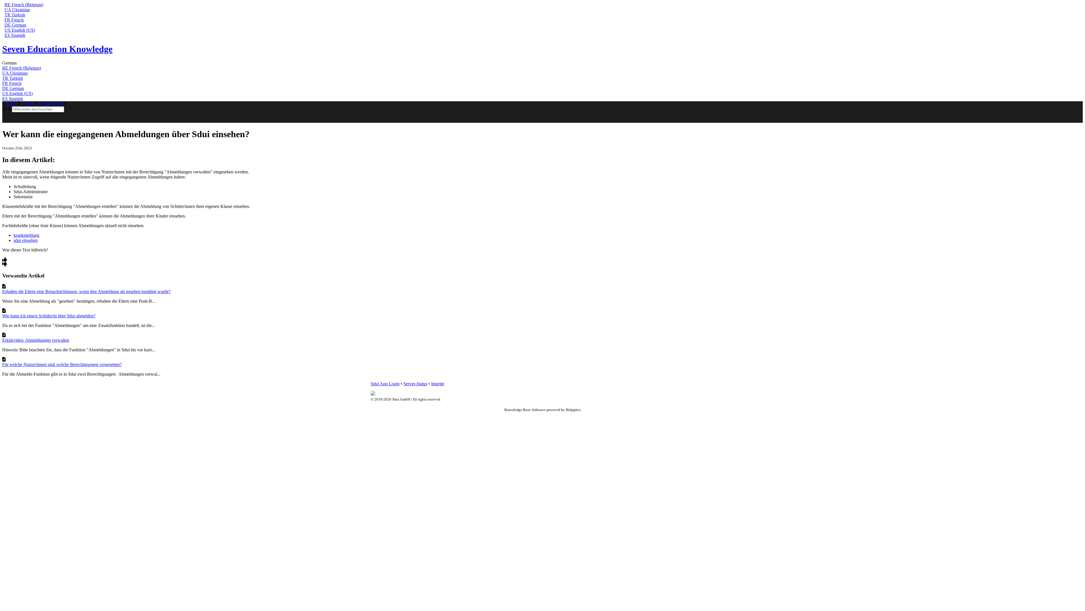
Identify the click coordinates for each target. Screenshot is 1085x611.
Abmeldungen (50, 103)
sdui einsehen (26, 240)
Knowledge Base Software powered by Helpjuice (542, 410)
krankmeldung (26, 235)
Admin (27, 103)
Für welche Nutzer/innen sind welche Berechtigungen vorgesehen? (62, 364)
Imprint (437, 383)
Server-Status (415, 383)
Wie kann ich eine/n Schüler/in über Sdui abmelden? (49, 315)
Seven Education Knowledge (57, 49)
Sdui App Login (385, 383)
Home (11, 103)
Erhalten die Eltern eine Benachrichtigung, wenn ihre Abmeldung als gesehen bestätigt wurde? (86, 291)
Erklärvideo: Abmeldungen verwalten (35, 340)
